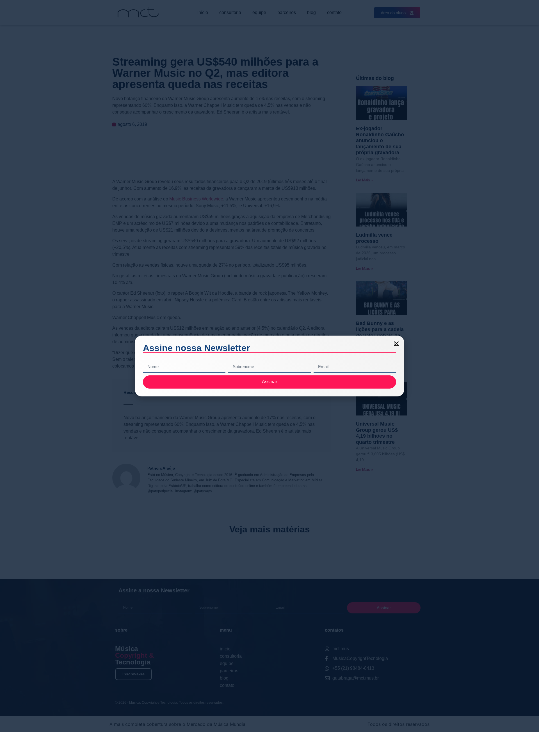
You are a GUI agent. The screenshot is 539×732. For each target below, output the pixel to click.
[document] (269, 366)
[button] (396, 343)
